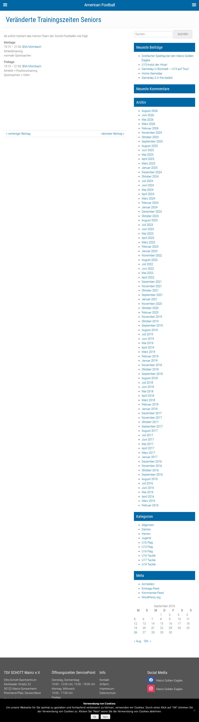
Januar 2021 (149, 299)
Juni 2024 (148, 185)
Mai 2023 (147, 233)
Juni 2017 (148, 439)
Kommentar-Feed (153, 593)
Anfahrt (104, 684)
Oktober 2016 (150, 470)
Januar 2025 (149, 167)
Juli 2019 (147, 334)
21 (152, 628)
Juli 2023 (147, 225)
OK (94, 716)
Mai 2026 (147, 119)
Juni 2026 (148, 115)
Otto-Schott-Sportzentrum (20, 680)
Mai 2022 (147, 273)
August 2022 (150, 260)
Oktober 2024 (150, 176)
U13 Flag (147, 547)
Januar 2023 (149, 251)
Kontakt (104, 680)
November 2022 (152, 255)
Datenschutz (108, 693)
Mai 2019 (147, 343)
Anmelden (148, 584)
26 (135, 632)
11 (187, 619)
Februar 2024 (150, 203)
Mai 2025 (147, 154)
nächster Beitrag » (112, 133)
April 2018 (148, 395)
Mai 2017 (147, 444)
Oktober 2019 (150, 321)
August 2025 (150, 146)
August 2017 (150, 430)
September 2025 (152, 141)
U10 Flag (147, 542)
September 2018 (152, 374)
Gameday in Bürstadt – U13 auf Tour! (165, 69)
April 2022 (148, 277)
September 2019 (152, 325)
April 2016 (148, 496)
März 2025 (148, 163)
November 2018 (152, 365)
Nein (105, 716)
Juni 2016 (148, 488)
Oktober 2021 (150, 290)
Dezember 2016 (152, 461)
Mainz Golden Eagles (169, 680)
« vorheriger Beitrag (18, 133)
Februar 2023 (150, 246)
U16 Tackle (149, 555)
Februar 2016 (150, 505)
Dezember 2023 (152, 211)
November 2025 (152, 132)
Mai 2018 (147, 391)
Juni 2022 (148, 268)
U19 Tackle (149, 564)
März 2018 (148, 400)
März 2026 (148, 124)
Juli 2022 (147, 264)
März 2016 (148, 501)
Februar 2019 (150, 356)
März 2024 (148, 198)
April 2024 (148, 194)
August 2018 (150, 378)
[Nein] (194, 710)
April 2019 (148, 347)
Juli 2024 (147, 181)
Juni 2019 (148, 339)
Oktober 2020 (150, 308)
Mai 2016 (147, 492)
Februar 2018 (150, 404)
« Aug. (138, 641)
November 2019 (152, 317)
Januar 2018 (149, 409)
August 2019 (150, 330)
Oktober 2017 (150, 422)
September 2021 (152, 295)
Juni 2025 (148, 150)
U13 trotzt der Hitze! (154, 64)
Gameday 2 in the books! (157, 77)
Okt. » (147, 641)
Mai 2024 (147, 190)
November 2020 (152, 303)
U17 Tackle (149, 560)
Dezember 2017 (152, 413)
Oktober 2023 (150, 216)
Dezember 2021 (152, 281)
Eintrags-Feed (150, 588)
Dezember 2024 (152, 172)
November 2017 (152, 417)
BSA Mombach (31, 47)
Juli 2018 (147, 382)
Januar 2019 (149, 360)
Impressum (107, 688)
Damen (146, 529)
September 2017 (152, 426)
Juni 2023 (148, 229)
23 (170, 628)
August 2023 (150, 220)
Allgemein (148, 525)
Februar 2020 (150, 312)
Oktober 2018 (150, 369)
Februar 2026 (150, 128)
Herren (146, 534)
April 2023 (148, 238)
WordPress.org (151, 597)
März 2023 (148, 242)
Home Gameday (152, 73)
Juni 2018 (148, 387)
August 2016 (150, 479)
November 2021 (152, 286)
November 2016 (152, 466)
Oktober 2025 (150, 137)
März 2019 (148, 352)
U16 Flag (147, 551)
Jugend (146, 538)
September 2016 (152, 474)
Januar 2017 (149, 457)
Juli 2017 (147, 435)
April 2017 (148, 448)
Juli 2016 (147, 483)
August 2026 (150, 111)
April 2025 (148, 159)
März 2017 (148, 453)
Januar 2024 (149, 207)
